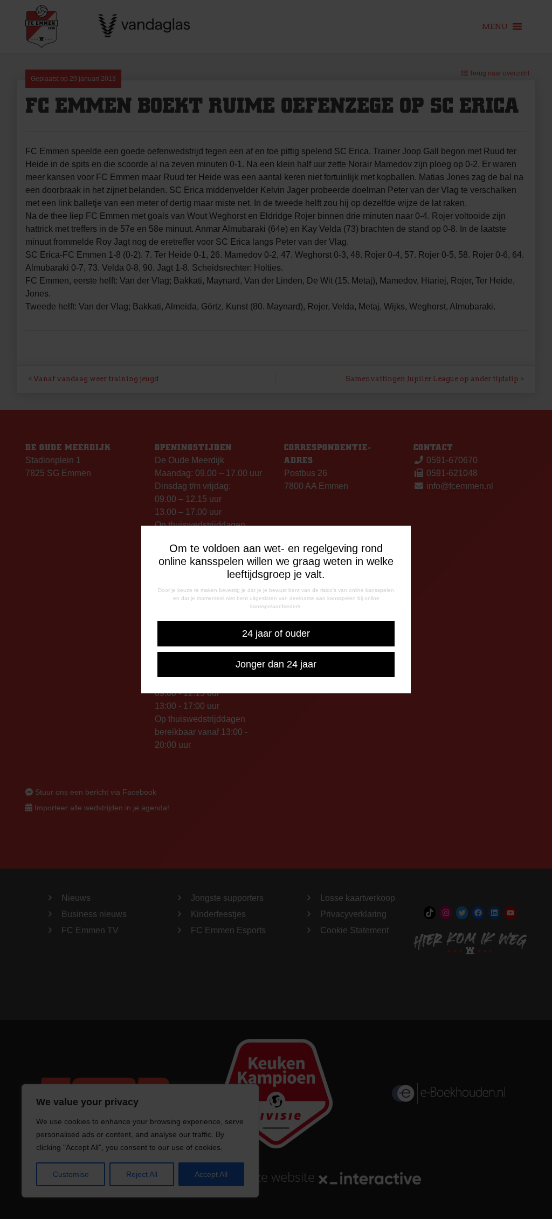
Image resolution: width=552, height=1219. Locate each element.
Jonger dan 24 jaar (276, 664)
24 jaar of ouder (276, 633)
